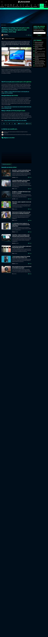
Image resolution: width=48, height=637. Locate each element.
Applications (14, 243)
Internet (14, 8)
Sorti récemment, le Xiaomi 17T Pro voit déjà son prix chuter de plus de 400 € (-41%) (21, 257)
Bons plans (17, 6)
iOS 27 (36, 50)
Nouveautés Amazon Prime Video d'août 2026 (40, 57)
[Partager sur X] (4, 124)
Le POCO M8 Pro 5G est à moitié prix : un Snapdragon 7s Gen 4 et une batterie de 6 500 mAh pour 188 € (21, 225)
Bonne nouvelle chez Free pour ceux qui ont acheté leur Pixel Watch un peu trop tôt (21, 267)
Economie (9, 8)
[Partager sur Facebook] (9, 124)
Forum (45, 6)
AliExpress (13, 231)
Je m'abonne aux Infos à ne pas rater (10, 38)
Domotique (5, 8)
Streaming (35, 6)
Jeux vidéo (13, 198)
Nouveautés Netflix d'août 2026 (39, 53)
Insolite (12, 8)
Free (12, 273)
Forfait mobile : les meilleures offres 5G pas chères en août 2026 (40, 61)
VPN (23, 6)
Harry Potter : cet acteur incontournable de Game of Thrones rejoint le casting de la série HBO (21, 170)
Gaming (8, 6)
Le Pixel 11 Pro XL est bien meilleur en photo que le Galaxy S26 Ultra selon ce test (21, 247)
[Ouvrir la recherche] (46, 2)
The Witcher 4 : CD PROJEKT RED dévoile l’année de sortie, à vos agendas (21, 192)
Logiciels (17, 8)
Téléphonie (2, 6)
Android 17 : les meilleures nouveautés (39, 47)
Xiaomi (13, 220)
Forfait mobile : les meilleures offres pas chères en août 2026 (39, 63)
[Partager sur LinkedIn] (14, 124)
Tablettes (20, 8)
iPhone (13, 188)
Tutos (21, 6)
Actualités (42, 6)
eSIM (31, 7)
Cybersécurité (27, 6)
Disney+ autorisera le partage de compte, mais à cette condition (15, 120)
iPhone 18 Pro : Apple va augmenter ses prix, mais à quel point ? (21, 202)
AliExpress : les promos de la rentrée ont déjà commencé (39, 42)
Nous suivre (29, 123)
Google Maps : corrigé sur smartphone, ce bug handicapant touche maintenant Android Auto (20, 235)
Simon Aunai (6, 34)
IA (38, 6)
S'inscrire (39, 35)
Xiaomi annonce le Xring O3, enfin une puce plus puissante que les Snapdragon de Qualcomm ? (21, 212)
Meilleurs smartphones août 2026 (40, 64)
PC (5, 6)
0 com (27, 35)
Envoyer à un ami (22, 123)
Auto (11, 6)
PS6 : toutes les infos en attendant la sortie (40, 52)
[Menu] (2, 2)
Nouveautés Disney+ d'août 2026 (40, 55)
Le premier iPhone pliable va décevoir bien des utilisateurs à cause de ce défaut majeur (21, 181)
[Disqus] (17, 151)
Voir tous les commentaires (6, 164)
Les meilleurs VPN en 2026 (39, 66)
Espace (13, 6)
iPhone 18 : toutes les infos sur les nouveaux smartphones (40, 49)
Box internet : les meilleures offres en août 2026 (40, 59)
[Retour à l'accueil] (24, 2)
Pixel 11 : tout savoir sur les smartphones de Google (39, 44)
